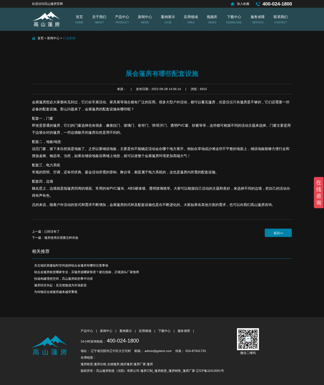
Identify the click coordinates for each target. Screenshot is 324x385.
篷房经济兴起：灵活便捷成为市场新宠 (60, 285)
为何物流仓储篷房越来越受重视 (55, 292)
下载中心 (164, 331)
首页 (40, 38)
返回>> (278, 233)
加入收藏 (243, 4)
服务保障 (184, 331)
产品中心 (87, 331)
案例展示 (126, 331)
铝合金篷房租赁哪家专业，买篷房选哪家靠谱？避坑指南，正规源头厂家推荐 (86, 272)
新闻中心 (53, 38)
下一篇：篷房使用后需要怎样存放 (55, 237)
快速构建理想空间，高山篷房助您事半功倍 (63, 278)
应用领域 (145, 331)
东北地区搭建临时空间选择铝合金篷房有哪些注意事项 (71, 265)
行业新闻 (69, 38)
